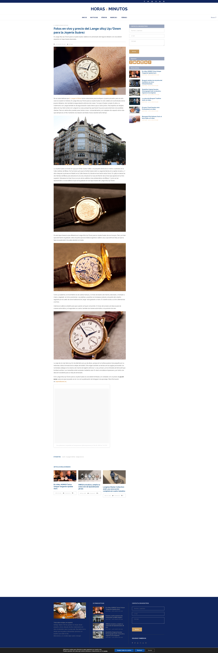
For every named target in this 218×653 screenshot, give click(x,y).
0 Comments (68, 493)
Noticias (65, 25)
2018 (63, 457)
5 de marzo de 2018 (61, 44)
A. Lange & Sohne (58, 25)
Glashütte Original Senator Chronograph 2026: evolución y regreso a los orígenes (151, 91)
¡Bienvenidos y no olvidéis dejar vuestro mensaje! (67, 636)
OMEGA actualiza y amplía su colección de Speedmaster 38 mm (89, 487)
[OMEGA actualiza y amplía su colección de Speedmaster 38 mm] (89, 476)
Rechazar (139, 650)
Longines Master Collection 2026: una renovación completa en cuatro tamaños (114, 489)
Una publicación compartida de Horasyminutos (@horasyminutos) (74, 445)
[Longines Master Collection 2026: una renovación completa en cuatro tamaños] (114, 477)
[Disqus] (90, 522)
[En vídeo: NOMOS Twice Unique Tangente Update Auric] (65, 475)
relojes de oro (80, 457)
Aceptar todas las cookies (124, 650)
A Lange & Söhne (70, 457)
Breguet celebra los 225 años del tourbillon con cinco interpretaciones (152, 82)
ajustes (105, 651)
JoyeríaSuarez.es (61, 381)
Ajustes (150, 650)
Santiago (70, 44)
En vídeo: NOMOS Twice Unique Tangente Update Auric (63, 486)
